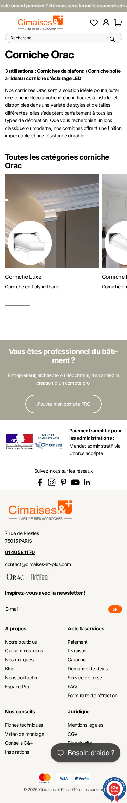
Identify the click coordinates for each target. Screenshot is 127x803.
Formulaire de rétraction (93, 695)
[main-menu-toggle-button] (8, 22)
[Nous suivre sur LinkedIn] (87, 482)
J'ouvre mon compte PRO (63, 404)
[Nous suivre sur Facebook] (39, 482)
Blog (10, 668)
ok (117, 610)
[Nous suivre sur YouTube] (75, 482)
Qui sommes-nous (24, 650)
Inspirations (17, 752)
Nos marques (19, 659)
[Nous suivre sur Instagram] (51, 482)
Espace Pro (17, 686)
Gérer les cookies (88, 789)
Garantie (76, 659)
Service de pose (85, 677)
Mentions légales (85, 725)
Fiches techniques (24, 725)
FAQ (72, 686)
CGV (73, 734)
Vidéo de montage (24, 734)
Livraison (77, 650)
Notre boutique (21, 642)
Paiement (77, 642)
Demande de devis (87, 668)
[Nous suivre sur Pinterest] (63, 482)
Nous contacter (21, 677)
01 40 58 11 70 (20, 552)
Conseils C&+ (19, 743)
